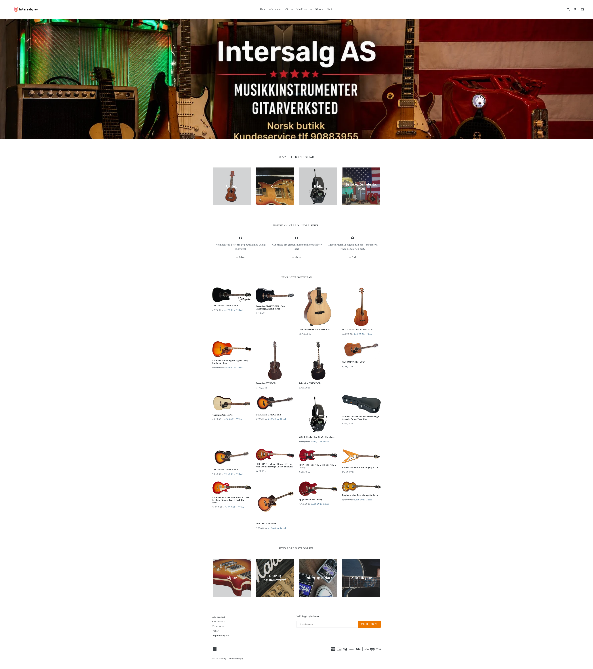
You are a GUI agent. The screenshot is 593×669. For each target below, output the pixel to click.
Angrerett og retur (221, 635)
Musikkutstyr (303, 9)
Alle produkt (275, 9)
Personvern (218, 626)
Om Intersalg (218, 621)
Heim (262, 9)
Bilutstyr (319, 9)
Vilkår (215, 630)
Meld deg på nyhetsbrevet (307, 616)
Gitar (288, 9)
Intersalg (222, 658)
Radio (330, 9)
